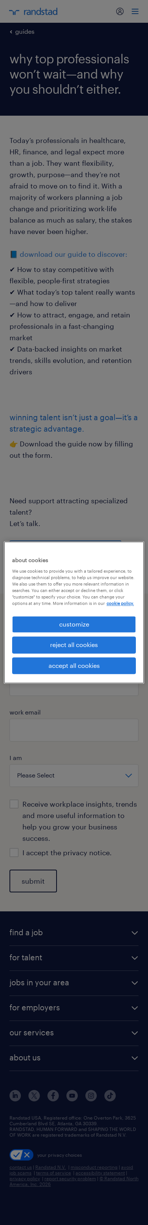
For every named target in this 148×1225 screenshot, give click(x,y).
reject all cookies (74, 645)
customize (74, 624)
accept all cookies (74, 665)
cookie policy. (120, 603)
